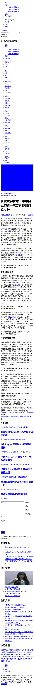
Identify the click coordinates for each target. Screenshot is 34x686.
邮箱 (26, 506)
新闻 (6, 111)
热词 (6, 64)
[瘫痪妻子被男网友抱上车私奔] (19, 605)
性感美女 (12, 650)
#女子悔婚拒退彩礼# (12, 629)
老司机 (7, 143)
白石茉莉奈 (12, 317)
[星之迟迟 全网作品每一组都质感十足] (17, 477)
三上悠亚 (4, 657)
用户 (7, 215)
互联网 (7, 139)
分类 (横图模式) (13, 11)
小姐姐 (24, 652)
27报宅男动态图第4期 (12, 593)
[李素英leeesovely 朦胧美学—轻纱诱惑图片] (17, 452)
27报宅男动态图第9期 (12, 589)
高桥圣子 (20, 317)
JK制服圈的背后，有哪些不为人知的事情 (19, 556)
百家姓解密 (8, 16)
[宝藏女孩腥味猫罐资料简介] (17, 489)
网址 (26, 510)
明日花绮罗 (16, 285)
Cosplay (7, 162)
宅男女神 (9, 652)
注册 (6, 26)
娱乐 (6, 75)
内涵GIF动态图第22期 (12, 596)
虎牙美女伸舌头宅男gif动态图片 (16, 591)
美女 (6, 183)
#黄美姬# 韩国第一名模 (13, 609)
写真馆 (7, 158)
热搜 (6, 83)
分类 (6, 5)
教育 (6, 130)
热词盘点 (8, 62)
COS (6, 190)
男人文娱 (8, 105)
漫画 (6, 160)
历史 (6, 103)
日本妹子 (19, 229)
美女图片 (8, 153)
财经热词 (8, 120)
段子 (6, 179)
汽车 (6, 141)
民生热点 (8, 115)
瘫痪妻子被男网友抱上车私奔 (14, 607)
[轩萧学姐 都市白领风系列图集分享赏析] (17, 427)
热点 (6, 71)
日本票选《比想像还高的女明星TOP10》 (18, 559)
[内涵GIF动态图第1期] (19, 578)
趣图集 (7, 107)
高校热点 (8, 133)
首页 (6, 3)
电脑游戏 (8, 128)
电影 (2, 661)
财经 (6, 118)
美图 (6, 151)
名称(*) (27, 502)
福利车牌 (29, 659)
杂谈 (20, 652)
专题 (6, 14)
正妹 (31, 657)
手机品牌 (8, 122)
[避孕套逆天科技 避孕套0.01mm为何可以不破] (19, 548)
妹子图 (7, 149)
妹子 (6, 253)
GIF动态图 (17, 659)
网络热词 (8, 81)
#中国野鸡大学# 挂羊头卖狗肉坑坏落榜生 (19, 636)
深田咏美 (26, 657)
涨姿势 (7, 101)
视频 (6, 77)
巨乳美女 (20, 657)
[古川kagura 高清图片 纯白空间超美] (17, 439)
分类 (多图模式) (13, 7)
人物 (6, 73)
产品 (15, 657)
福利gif (23, 659)
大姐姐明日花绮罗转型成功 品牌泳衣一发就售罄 (17, 412)
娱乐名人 (10, 657)
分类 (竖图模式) (13, 9)
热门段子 (8, 86)
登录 (6, 24)
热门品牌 (28, 654)
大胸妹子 (4, 659)
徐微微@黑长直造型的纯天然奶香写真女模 (15, 417)
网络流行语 (4, 650)
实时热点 (8, 113)
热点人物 (15, 652)
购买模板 (8, 671)
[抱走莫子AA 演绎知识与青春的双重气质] (17, 464)
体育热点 (10, 659)
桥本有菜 (4, 229)
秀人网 (22, 654)
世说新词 (8, 92)
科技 (6, 69)
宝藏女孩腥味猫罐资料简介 (14, 494)
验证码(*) (28, 514)
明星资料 (8, 98)
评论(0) (30, 215)
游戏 (6, 66)
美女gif (17, 654)
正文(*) (3, 521)
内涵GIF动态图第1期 (11, 587)
